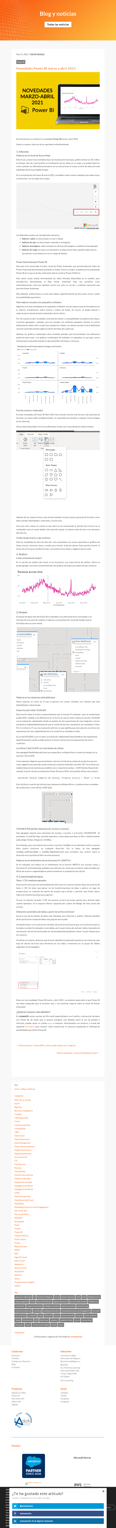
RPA (16, 1253)
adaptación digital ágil (23, 1297)
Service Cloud (20, 1268)
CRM (16, 1132)
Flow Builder (20, 1171)
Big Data (18, 1107)
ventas (60, 1325)
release (18, 1320)
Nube (16, 1225)
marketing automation (51, 1311)
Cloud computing (67, 1297)
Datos (32, 1301)
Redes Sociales (20, 1246)
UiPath (53, 1325)
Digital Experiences (22, 1150)
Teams (17, 1278)
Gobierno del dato (22, 1178)
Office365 (48, 1315)
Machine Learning (22, 1196)
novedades (32, 1315)
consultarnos (76, 1336)
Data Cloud (19, 1135)
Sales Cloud (19, 1261)
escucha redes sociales (78, 1301)
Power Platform (21, 1235)
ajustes (8, 1525)
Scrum (77, 1320)
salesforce (54, 1320)
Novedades (19, 1221)
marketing (37, 1311)
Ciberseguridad (21, 1118)
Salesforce (18, 1264)
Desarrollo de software (24, 1146)
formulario (30, 1026)
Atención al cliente (22, 1100)
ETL (16, 1160)
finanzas (18, 1168)
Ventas (17, 1285)
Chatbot (18, 1114)
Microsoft (96, 1311)
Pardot (17, 1228)
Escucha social (20, 1157)
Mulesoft (18, 1218)
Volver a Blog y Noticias (24, 1089)
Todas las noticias (58, 24)
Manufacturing (82, 1306)
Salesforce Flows (66, 1320)
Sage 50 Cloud (20, 1257)
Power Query (20, 1239)
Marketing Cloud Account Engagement (31, 1207)
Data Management (22, 1143)
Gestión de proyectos (23, 1175)
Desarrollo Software (44, 1301)
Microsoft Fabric (21, 1214)
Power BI (20, 62)
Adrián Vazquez (37, 54)
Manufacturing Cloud (23, 1200)
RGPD (17, 1250)
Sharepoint (19, 1271)
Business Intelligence (23, 1110)
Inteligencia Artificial (23, 1185)
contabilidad (19, 1128)
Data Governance (22, 1139)
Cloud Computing (22, 1125)
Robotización (28, 1320)
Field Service (20, 1164)
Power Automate (67, 1315)
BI (34, 1297)
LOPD (17, 1193)
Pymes (17, 1243)
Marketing (18, 1203)
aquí (50, 1023)
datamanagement (21, 1301)
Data (84, 1297)
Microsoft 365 (20, 1210)
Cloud (17, 1121)
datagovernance (94, 1297)
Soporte (17, 1275)
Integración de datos (23, 1182)
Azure (17, 1103)
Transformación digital (24, 1282)
